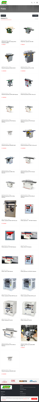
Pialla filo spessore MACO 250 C (9, 68)
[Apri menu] (37, 3)
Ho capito (34, 398)
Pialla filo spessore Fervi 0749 (27, 68)
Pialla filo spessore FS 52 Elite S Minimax (28, 197)
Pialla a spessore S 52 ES (26, 320)
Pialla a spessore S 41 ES (7, 320)
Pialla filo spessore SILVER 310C (9, 145)
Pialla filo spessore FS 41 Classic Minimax (28, 172)
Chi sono (2, 393)
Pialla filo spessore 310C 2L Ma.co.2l (29, 145)
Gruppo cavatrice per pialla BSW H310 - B (28, 345)
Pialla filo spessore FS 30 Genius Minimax (9, 121)
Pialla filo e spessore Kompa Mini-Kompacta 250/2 (9, 42)
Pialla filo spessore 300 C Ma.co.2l (28, 94)
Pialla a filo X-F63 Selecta (7, 271)
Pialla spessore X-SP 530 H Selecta (28, 271)
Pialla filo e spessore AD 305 (27, 41)
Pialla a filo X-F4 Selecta (26, 247)
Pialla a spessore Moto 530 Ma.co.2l (9, 295)
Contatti (2, 395)
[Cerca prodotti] (34, 3)
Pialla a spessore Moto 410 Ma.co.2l (9, 220)
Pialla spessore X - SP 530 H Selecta (29, 220)
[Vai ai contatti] (32, 3)
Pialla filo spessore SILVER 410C (9, 371)
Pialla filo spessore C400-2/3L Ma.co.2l (8, 172)
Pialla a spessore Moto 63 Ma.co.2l (28, 295)
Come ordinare (3, 394)
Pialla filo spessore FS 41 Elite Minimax (8, 197)
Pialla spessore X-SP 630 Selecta (9, 247)
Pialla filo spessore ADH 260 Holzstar (10, 94)
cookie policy (25, 398)
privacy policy (4, 399)
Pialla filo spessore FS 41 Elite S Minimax (9, 345)
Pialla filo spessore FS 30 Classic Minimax (28, 121)
